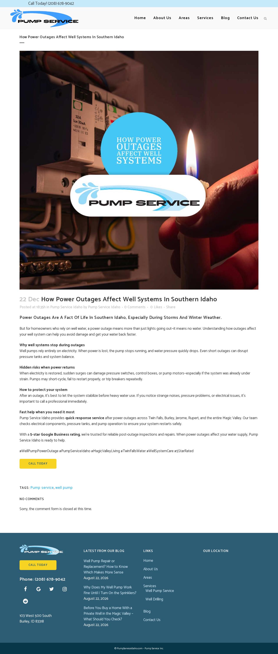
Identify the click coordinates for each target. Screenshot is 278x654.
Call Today (38, 463)
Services (149, 586)
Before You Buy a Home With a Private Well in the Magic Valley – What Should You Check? (108, 613)
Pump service (42, 488)
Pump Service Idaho (66, 307)
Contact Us (152, 620)
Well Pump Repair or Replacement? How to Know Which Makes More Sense (106, 566)
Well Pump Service (160, 590)
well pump (64, 488)
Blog (147, 611)
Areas (147, 577)
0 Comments (135, 307)
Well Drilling (154, 599)
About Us (150, 569)
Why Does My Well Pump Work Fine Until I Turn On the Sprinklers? (110, 590)
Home (148, 560)
